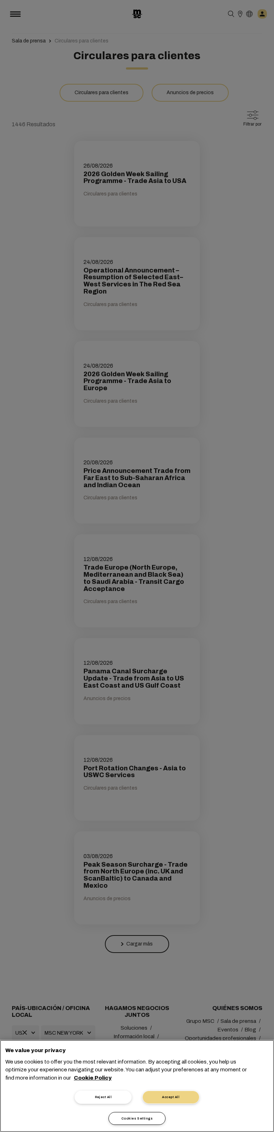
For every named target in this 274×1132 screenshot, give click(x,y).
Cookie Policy (93, 1078)
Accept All (170, 1097)
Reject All (103, 1097)
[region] (137, 1086)
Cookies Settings (137, 1118)
